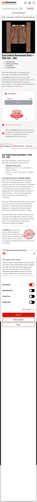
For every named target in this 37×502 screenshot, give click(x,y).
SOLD (18, 102)
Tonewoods (10, 17)
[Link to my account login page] (25, 3)
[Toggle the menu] (33, 3)
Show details (26, 309)
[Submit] (21, 8)
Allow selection (18, 320)
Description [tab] (6, 146)
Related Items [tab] (18, 146)
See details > (26, 119)
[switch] (32, 290)
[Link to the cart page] (29, 3)
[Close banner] (34, 253)
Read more (18, 86)
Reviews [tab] (29, 146)
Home (3, 17)
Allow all (18, 315)
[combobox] (12, 8)
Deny (18, 324)
